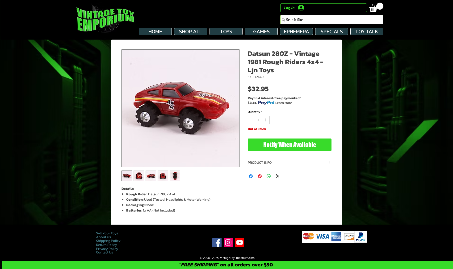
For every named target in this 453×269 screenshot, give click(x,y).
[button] (376, 7)
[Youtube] (239, 242)
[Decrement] (251, 120)
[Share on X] (278, 176)
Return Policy (106, 244)
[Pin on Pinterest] (260, 176)
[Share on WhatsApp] (269, 176)
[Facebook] (217, 242)
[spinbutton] (258, 120)
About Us (103, 237)
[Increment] (266, 120)
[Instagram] (228, 242)
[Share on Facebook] (251, 176)
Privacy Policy (107, 248)
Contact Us (104, 252)
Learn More (283, 103)
